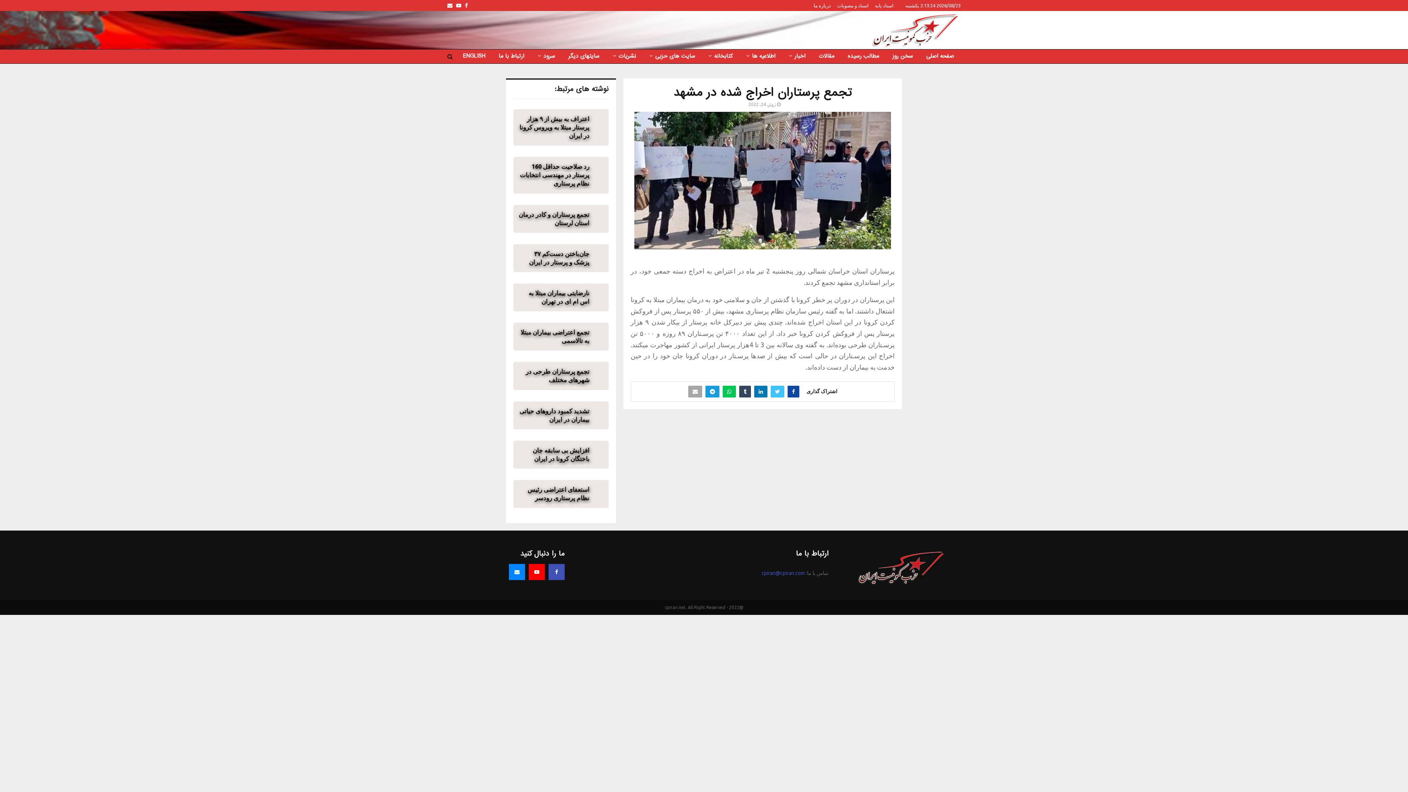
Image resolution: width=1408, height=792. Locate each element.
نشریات (627, 56)
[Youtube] (537, 572)
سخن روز (902, 56)
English (474, 56)
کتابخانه (723, 56)
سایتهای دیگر (584, 56)
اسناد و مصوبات (853, 5)
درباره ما (822, 5)
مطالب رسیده (863, 56)
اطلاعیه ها (764, 56)
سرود (549, 56)
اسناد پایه (884, 5)
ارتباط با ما (511, 56)
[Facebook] (557, 572)
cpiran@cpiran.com (783, 573)
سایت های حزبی (675, 56)
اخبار (800, 56)
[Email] (517, 572)
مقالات (827, 56)
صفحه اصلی (940, 56)
